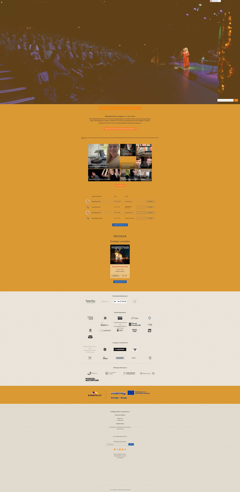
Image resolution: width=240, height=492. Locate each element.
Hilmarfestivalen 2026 (97, 218)
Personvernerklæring (126, 489)
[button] (236, 100)
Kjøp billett (141, 207)
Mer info (115, 275)
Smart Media (120, 489)
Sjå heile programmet (119, 281)
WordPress (115, 489)
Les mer (150, 201)
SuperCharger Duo (96, 201)
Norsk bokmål (215, 0)
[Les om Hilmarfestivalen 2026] (120, 254)
